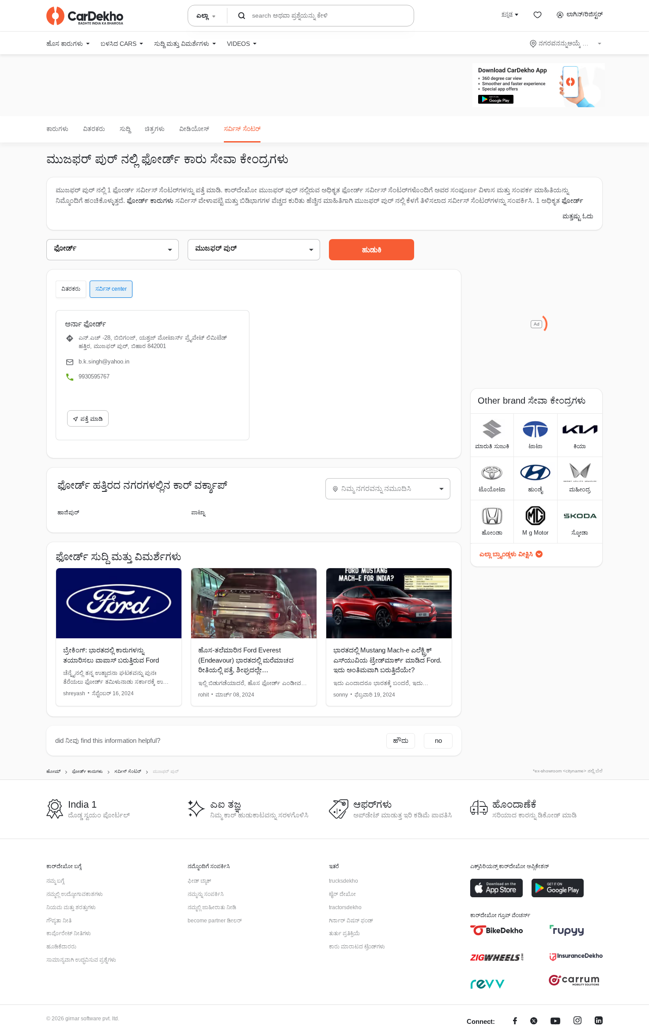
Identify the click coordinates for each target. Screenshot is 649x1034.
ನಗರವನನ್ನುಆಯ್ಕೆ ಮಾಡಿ (566, 43)
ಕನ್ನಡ (507, 14)
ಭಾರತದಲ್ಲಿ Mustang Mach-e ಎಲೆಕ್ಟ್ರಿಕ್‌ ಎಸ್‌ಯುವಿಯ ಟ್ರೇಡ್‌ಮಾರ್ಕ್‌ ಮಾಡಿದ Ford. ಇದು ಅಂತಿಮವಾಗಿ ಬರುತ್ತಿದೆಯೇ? (387, 660)
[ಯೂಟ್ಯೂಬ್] (555, 1022)
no (438, 740)
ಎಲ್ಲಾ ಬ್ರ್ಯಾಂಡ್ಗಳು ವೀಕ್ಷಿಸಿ (506, 554)
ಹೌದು (400, 740)
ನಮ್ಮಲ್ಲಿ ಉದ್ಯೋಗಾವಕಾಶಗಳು (74, 894)
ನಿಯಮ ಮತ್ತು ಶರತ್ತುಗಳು (71, 907)
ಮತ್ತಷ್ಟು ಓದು (577, 216)
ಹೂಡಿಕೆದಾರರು (61, 947)
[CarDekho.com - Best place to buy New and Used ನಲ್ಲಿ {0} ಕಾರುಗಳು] (84, 16)
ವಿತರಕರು (94, 128)
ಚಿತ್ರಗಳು (155, 128)
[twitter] (533, 1022)
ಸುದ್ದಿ (125, 128)
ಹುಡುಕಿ (371, 250)
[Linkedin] (599, 1022)
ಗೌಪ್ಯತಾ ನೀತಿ (59, 921)
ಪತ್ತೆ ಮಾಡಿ (91, 419)
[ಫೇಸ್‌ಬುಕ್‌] (515, 1022)
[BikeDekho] (496, 930)
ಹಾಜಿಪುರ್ (68, 512)
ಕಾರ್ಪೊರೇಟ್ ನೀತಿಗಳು (68, 933)
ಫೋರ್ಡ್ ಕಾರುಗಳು (150, 200)
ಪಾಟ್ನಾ (198, 512)
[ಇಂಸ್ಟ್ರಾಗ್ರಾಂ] (577, 1022)
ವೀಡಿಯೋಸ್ (194, 128)
